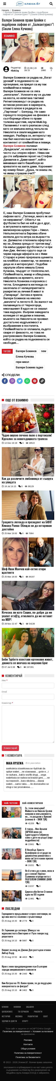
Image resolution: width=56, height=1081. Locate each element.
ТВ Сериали (23, 1011)
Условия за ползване (43, 1031)
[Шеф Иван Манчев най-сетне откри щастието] (28, 566)
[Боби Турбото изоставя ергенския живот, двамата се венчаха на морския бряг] (28, 656)
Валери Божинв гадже (29, 367)
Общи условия (28, 1049)
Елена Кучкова (25, 356)
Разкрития (33, 1016)
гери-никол (22, 361)
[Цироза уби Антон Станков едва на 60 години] (12, 900)
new (43, 351)
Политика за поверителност (17, 1031)
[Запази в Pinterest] (35, 381)
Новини (17, 1006)
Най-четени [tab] (10, 803)
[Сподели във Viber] (12, 381)
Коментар (7, 703)
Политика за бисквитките (28, 1057)
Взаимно (16, 10)
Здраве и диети (9, 1021)
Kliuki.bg (15, 70)
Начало (5, 10)
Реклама (28, 1040)
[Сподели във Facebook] (5, 381)
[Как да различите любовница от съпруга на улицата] (28, 475)
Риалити (38, 1011)
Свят (45, 1016)
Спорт (25, 1021)
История (6, 1016)
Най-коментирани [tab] (32, 803)
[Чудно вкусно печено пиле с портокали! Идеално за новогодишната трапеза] (28, 432)
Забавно (30, 1006)
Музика (18, 1016)
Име (4, 680)
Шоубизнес (7, 1011)
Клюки (5, 1006)
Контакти (28, 1044)
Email (4, 692)
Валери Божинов (26, 351)
